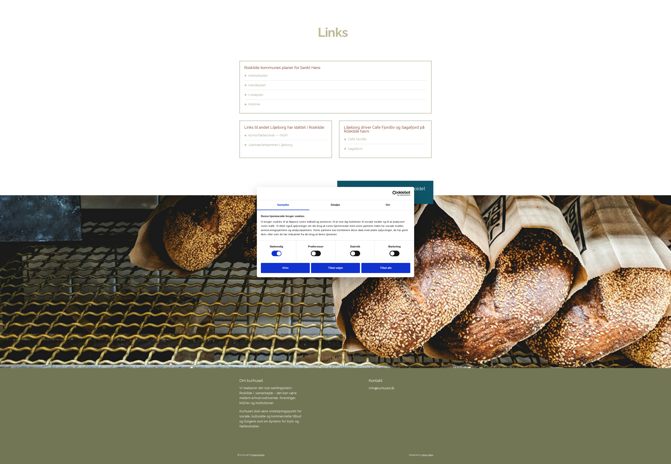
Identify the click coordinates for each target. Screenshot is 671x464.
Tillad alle (386, 267)
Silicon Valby (427, 455)
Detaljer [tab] (335, 204)
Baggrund (370, 12)
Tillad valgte (335, 267)
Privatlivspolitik (257, 455)
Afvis (285, 267)
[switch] (316, 253)
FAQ (388, 12)
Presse (425, 12)
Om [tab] (388, 204)
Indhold (347, 12)
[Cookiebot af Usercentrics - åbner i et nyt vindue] (395, 193)
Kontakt (405, 12)
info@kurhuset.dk (381, 388)
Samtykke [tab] (283, 204)
